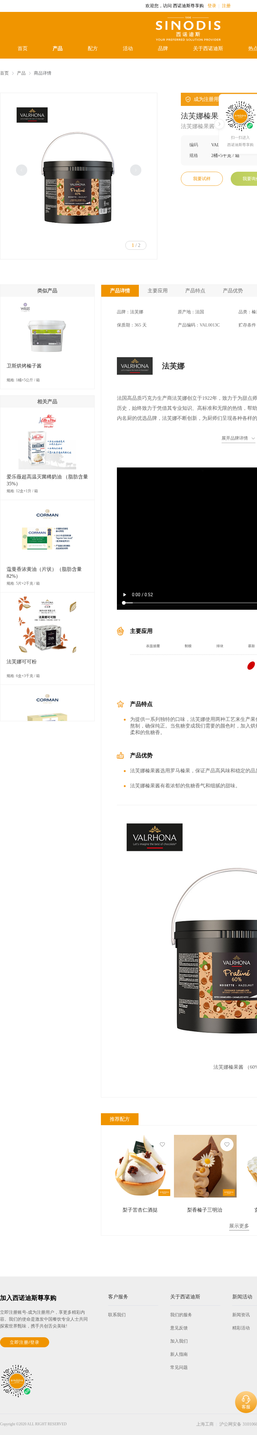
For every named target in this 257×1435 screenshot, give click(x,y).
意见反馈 (179, 1328)
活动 (128, 48)
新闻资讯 (241, 1314)
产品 (58, 48)
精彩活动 (241, 1328)
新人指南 (179, 1354)
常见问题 (179, 1367)
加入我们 (179, 1341)
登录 (211, 5)
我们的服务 (181, 1314)
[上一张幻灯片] (21, 170)
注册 (226, 5)
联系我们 (117, 1314)
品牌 (163, 48)
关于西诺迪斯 (208, 48)
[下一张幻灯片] (135, 170)
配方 (93, 48)
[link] (4, 73)
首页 (23, 48)
